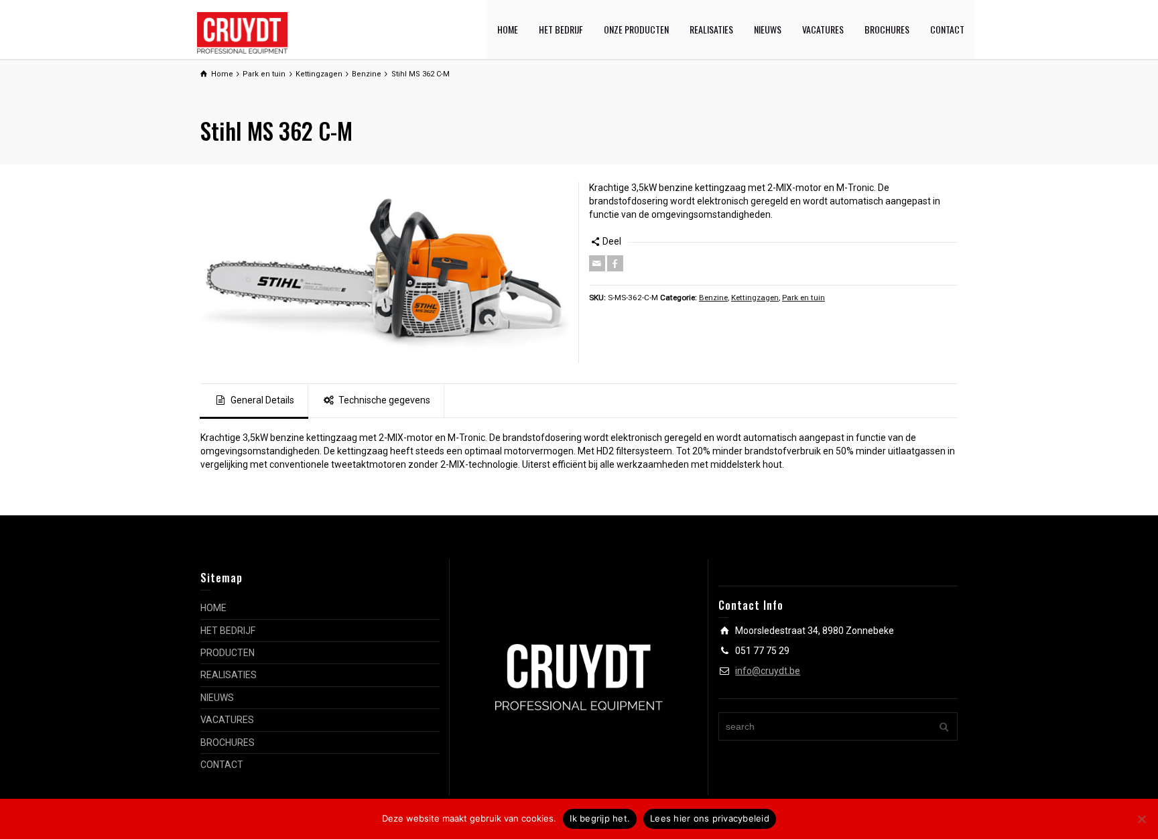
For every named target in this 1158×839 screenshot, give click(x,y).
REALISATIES (711, 29)
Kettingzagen (755, 297)
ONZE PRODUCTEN (636, 29)
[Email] (597, 263)
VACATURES (823, 29)
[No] (1141, 819)
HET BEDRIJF (561, 29)
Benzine (713, 297)
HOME (507, 29)
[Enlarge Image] (384, 272)
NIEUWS (767, 29)
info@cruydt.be (767, 670)
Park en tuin (803, 297)
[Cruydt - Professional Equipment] (242, 32)
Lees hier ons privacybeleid (709, 818)
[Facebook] (615, 263)
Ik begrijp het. (600, 818)
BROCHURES (886, 29)
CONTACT (947, 29)
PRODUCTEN (227, 652)
